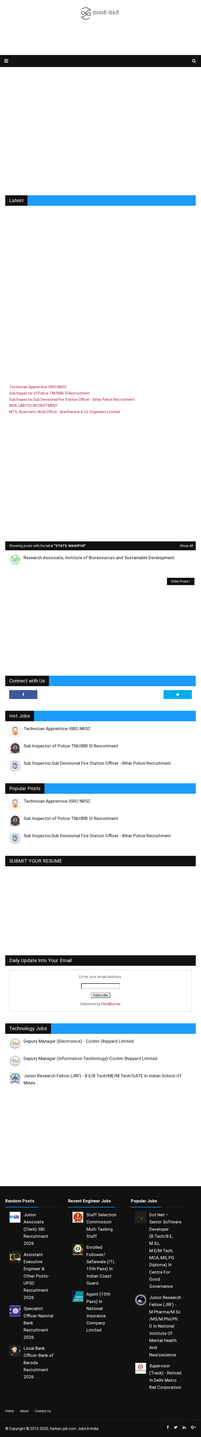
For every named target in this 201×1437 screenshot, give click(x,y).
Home (9, 1411)
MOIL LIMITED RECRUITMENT (33, 405)
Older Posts (179, 581)
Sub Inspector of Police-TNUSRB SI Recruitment (49, 393)
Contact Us (43, 1411)
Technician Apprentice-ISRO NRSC (38, 387)
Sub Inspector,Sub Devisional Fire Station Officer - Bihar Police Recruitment (72, 399)
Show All (186, 546)
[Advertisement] (100, 38)
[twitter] (178, 694)
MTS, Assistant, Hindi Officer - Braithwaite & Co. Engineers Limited (64, 412)
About (24, 1411)
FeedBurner (111, 1004)
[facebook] (23, 694)
